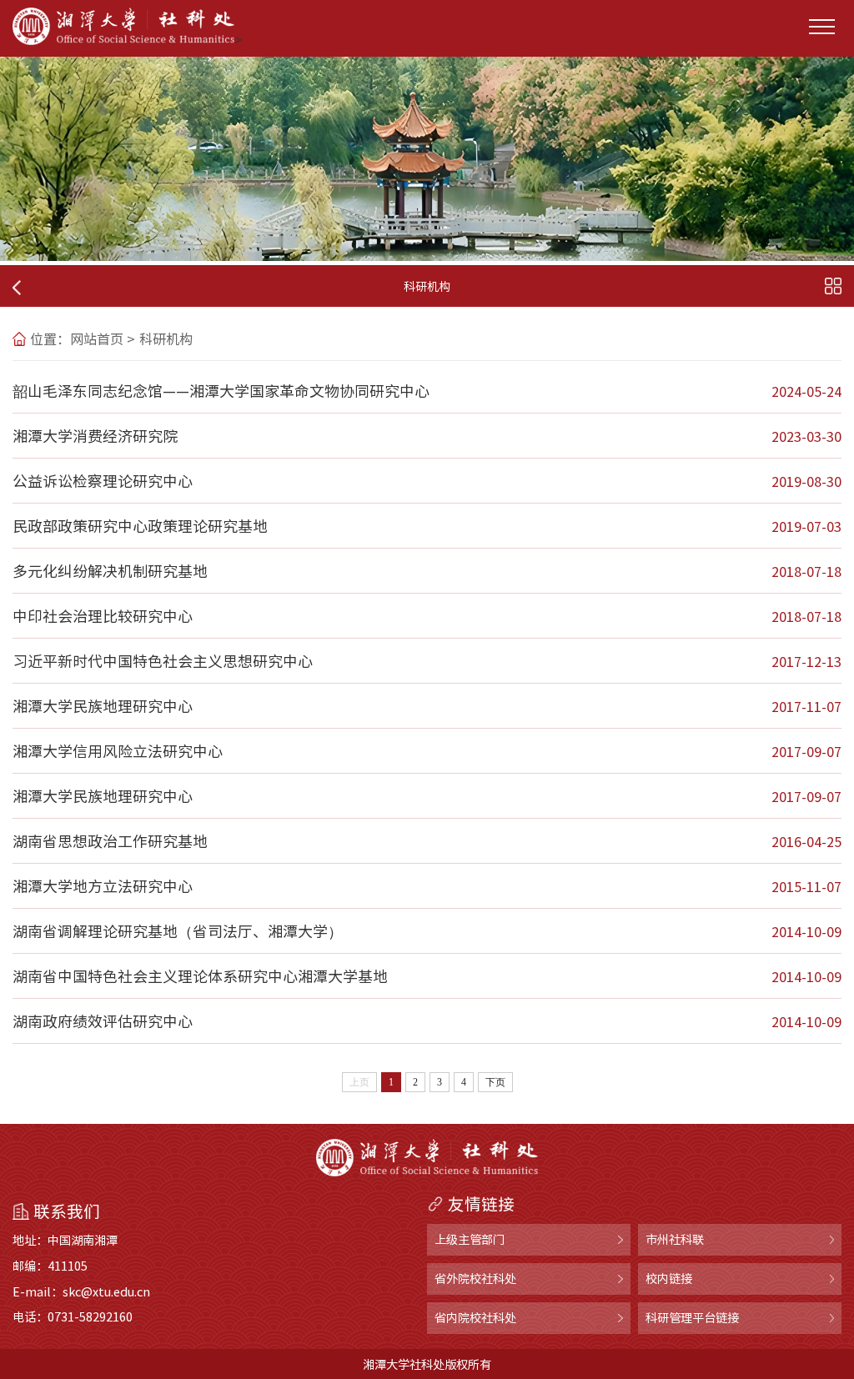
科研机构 (166, 339)
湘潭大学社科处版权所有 (427, 1364)
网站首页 (96, 339)
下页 (495, 1082)
